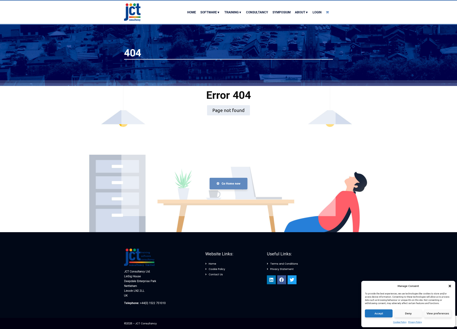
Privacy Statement (282, 269)
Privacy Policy (415, 322)
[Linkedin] (271, 279)
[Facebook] (281, 279)
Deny (408, 313)
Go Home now (230, 183)
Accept (379, 313)
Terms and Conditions (284, 264)
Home (212, 264)
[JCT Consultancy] (132, 12)
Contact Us (216, 274)
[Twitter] (292, 279)
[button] (450, 286)
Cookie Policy (399, 322)
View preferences (438, 313)
